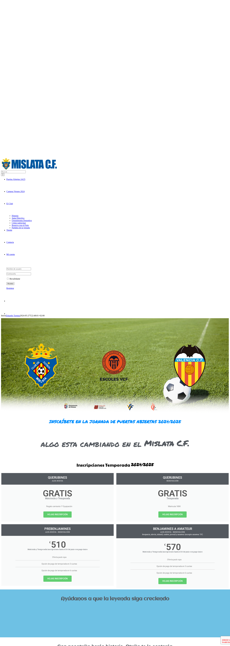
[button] (115, 608)
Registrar (10, 288)
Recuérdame (14, 279)
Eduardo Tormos (13, 315)
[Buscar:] (13, 172)
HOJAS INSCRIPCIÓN (57, 514)
